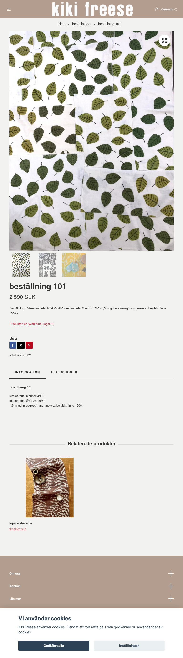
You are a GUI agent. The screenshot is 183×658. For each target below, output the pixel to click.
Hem (62, 23)
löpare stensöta (20, 523)
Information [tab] (27, 372)
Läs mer (15, 598)
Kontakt (14, 586)
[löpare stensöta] (49, 487)
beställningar (82, 23)
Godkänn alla (54, 645)
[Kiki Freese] (92, 9)
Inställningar (129, 645)
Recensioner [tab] (64, 372)
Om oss (14, 573)
